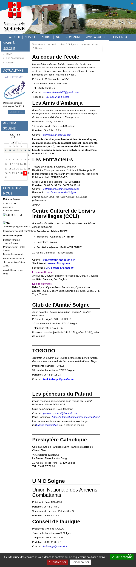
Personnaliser (80, 562)
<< (11, 135)
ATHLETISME (14, 77)
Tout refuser (58, 562)
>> (19, 135)
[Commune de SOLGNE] (13, 19)
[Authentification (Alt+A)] (132, 2)
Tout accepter (123, 556)
